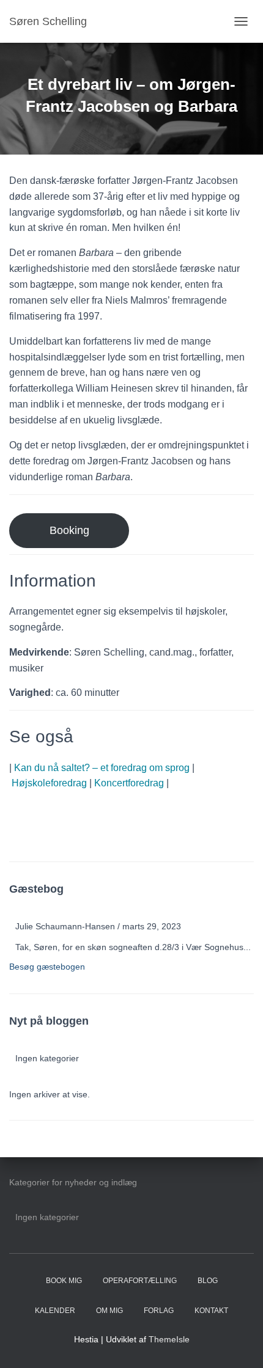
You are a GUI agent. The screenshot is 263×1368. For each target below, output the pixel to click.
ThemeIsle (169, 1339)
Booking (69, 530)
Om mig (109, 1310)
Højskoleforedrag (49, 783)
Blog (208, 1280)
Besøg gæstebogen (47, 966)
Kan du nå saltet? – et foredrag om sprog (102, 768)
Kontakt (211, 1310)
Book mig (64, 1280)
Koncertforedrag (129, 783)
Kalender (55, 1310)
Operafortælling (140, 1280)
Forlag (159, 1310)
